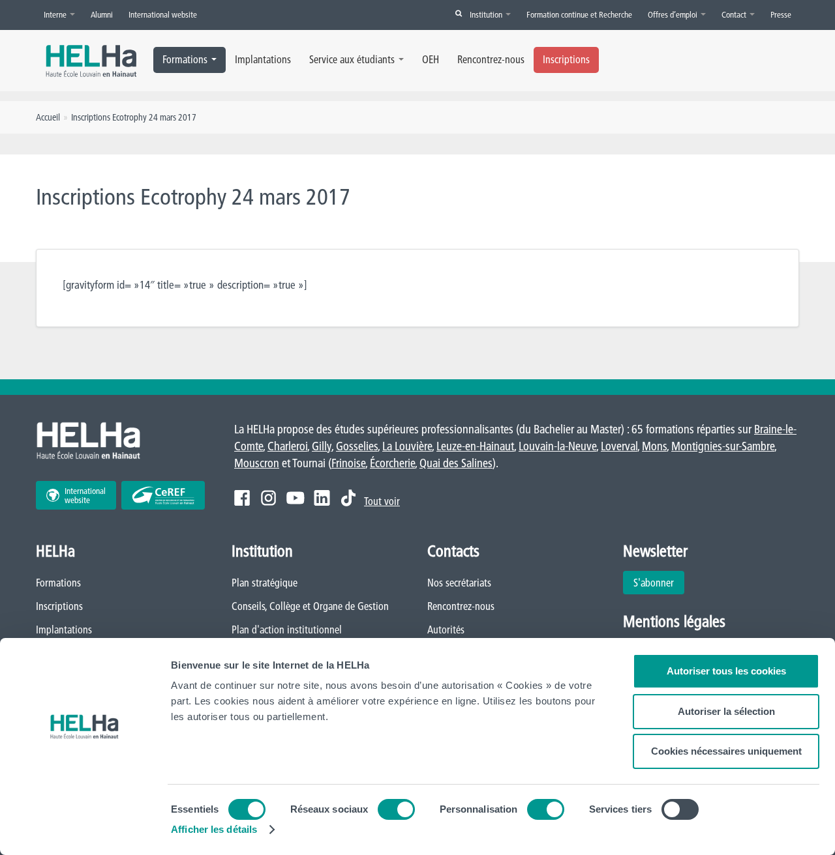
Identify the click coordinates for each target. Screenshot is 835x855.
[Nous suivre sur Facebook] (242, 498)
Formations (184, 59)
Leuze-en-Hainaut (475, 446)
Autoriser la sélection (726, 711)
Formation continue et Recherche (579, 14)
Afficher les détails (214, 829)
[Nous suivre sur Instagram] (268, 498)
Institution (487, 14)
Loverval (619, 446)
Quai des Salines (456, 463)
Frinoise (348, 463)
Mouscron (256, 463)
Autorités (445, 629)
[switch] (396, 809)
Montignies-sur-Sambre (722, 446)
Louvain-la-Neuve (557, 446)
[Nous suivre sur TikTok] (348, 498)
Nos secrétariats (459, 582)
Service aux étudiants (352, 59)
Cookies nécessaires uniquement (726, 751)
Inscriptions (566, 59)
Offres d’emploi (673, 14)
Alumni (102, 14)
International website (163, 14)
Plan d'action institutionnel (287, 629)
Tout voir (382, 501)
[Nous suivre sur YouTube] (295, 498)
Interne (56, 14)
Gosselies (357, 446)
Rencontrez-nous (490, 59)
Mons (654, 446)
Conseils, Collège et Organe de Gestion (310, 606)
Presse (780, 14)
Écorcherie (392, 463)
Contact (734, 14)
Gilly (321, 446)
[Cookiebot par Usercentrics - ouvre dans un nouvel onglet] (84, 829)
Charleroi (287, 446)
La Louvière (407, 446)
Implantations (263, 59)
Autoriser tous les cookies (726, 670)
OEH (430, 59)
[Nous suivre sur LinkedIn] (322, 498)
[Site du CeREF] (163, 495)
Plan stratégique (264, 582)
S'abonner (653, 582)
